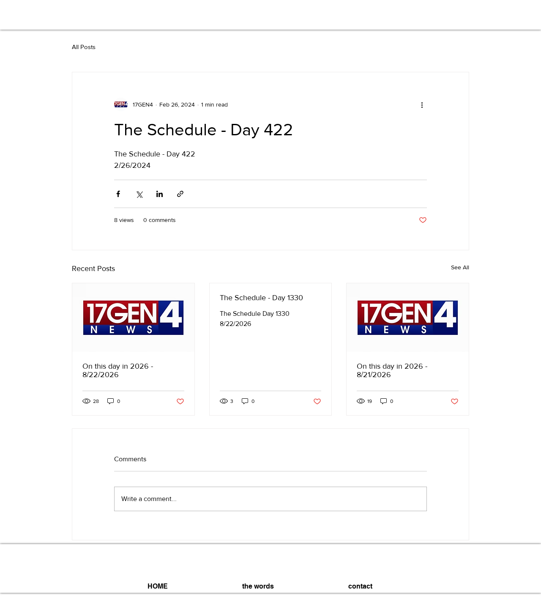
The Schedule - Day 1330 (261, 297)
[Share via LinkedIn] (160, 194)
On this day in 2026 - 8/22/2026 (117, 370)
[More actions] (422, 104)
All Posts (84, 46)
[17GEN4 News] (133, 317)
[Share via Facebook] (118, 194)
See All (460, 267)
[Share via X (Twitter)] (139, 194)
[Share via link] (180, 194)
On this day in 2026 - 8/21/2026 (392, 370)
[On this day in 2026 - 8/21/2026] (408, 317)
